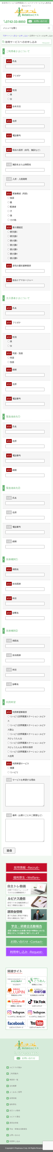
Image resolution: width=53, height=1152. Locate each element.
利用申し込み (14, 1141)
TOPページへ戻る (10, 36)
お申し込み (23, 36)
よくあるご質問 (15, 1092)
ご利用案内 (13, 1074)
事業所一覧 (13, 1080)
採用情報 (12, 1098)
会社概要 (12, 1086)
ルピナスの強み (15, 1067)
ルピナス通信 (14, 1117)
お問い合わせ (14, 1135)
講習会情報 (13, 1123)
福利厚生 (12, 1104)
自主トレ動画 (14, 1110)
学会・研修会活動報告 (18, 1129)
